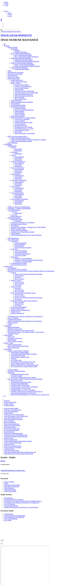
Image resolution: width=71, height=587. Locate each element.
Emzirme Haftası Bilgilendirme (19, 383)
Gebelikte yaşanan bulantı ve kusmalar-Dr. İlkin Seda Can (27, 391)
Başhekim (17, 50)
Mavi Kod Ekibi (8, 438)
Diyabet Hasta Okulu (17, 219)
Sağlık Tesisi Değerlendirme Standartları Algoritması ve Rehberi (28, 139)
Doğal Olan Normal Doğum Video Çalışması (23, 377)
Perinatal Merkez (15, 233)
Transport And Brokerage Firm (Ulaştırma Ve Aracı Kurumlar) (25, 321)
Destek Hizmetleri (19, 113)
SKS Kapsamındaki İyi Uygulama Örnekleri (23, 117)
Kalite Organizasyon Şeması (19, 81)
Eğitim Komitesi (19, 89)
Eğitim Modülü (12, 340)
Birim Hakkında (12, 268)
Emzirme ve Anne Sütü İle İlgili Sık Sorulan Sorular (29, 260)
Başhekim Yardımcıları (21, 52)
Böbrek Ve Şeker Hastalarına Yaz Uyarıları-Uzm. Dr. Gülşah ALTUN (30, 394)
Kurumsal (7, 45)
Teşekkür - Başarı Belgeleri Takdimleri (18, 351)
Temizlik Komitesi (9, 405)
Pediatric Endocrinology (17, 313)
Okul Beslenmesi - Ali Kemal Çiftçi (21, 388)
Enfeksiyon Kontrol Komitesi (12, 425)
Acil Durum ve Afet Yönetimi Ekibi (24, 91)
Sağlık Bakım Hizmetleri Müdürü (24, 60)
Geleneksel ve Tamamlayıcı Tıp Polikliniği (22, 222)
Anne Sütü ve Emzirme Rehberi (23, 261)
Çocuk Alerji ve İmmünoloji (18, 180)
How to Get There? (20, 296)
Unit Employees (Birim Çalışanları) (17, 269)
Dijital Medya (8, 349)
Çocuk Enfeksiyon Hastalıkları (19, 199)
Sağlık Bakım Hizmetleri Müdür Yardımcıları (27, 61)
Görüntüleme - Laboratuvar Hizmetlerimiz (19, 208)
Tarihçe (10, 71)
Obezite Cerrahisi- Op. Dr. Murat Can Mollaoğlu (24, 387)
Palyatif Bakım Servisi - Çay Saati (24, 128)
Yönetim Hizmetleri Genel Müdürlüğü (14, 515)
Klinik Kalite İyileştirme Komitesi (13, 433)
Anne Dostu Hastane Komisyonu (24, 94)
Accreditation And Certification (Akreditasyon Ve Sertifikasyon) (25, 316)
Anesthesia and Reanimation (19, 307)
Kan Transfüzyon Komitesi (11, 430)
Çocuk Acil (14, 214)
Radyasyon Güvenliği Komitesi (12, 446)
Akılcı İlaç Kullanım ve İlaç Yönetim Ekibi (26, 92)
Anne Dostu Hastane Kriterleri (23, 247)
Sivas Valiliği (7, 520)
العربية (6, 5)
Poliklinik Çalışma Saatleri (15, 329)
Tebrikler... (14, 358)
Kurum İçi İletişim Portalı (14, 344)
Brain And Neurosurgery (18, 308)
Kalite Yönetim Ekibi (17, 80)
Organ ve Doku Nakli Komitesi (12, 443)
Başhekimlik (14, 49)
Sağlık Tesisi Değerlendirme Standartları (22, 102)
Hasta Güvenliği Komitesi (22, 85)
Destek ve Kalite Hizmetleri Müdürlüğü (22, 63)
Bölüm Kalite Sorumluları (18, 107)
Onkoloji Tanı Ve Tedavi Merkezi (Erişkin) (23, 232)
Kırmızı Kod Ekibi (9, 432)
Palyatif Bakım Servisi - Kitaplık (23, 127)
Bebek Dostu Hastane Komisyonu (24, 96)
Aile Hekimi (14, 152)
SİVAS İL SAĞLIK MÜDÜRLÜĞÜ (16, 35)
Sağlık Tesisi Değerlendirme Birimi (17, 136)
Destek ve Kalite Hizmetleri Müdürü (24, 64)
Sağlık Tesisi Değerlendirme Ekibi (20, 138)
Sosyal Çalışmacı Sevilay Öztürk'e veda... (22, 363)
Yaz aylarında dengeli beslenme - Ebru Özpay (23, 393)
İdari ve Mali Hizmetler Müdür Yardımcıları (26, 56)
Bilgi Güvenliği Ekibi (20, 99)
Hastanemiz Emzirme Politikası (23, 258)
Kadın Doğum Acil (16, 216)
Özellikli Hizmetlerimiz (14, 218)
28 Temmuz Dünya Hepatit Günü (20, 385)
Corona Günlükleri (20, 121)
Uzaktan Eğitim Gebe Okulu (19, 263)
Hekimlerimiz (18, 150)
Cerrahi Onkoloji (15, 174)
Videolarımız (11, 372)
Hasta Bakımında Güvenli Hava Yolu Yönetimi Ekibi (18, 453)
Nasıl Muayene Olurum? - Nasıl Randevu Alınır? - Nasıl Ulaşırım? (26, 332)
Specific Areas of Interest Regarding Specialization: (29, 297)
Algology (13, 272)
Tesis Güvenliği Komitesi (21, 88)
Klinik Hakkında (19, 157)
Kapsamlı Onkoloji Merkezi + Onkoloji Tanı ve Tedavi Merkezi (28, 227)
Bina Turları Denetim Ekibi (11, 424)
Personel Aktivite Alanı (21, 125)
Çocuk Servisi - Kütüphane (22, 119)
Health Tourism (8, 266)
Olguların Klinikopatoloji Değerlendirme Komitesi (18, 441)
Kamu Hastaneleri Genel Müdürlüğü (14, 517)
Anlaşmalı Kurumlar (13, 333)
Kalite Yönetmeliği (16, 100)
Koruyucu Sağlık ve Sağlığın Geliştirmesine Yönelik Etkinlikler (25, 379)
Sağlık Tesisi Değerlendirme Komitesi (21, 141)
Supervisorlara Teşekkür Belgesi (20, 352)
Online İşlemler (8, 335)
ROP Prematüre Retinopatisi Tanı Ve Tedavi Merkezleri (26, 235)
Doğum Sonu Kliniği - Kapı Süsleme (25, 133)
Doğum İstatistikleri (20, 244)
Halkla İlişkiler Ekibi (9, 427)
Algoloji (13, 155)
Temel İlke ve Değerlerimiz (15, 74)
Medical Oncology (16, 280)
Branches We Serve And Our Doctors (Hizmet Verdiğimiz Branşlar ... (23, 501)
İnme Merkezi (15, 225)
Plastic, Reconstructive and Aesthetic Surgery (23, 293)
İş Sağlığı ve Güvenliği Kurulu (23, 86)
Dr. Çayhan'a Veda (16, 360)
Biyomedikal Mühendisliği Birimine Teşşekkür (24, 354)
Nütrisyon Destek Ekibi (10, 439)
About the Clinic (19, 275)
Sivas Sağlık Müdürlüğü (10, 518)
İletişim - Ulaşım (8, 343)
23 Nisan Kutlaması (20, 124)
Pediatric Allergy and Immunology (20, 310)
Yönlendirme (7, 326)
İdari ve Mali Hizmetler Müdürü (23, 55)
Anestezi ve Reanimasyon (18, 161)
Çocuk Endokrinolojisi (17, 193)
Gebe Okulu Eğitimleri (21, 252)
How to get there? (19, 279)
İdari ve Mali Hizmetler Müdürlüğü (20, 53)
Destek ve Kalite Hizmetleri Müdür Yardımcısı (27, 66)
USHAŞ (10, 324)
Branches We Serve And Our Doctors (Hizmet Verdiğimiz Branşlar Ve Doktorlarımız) (31, 271)
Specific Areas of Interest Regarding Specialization (28, 274)
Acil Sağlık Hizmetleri (14, 210)
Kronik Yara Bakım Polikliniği (19, 230)
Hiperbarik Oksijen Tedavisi (18, 224)
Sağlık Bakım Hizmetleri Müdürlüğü (21, 58)
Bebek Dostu (14, 257)
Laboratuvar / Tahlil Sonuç (15, 338)
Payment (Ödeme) (13, 322)
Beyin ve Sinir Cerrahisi (17, 168)
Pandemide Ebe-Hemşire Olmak (23, 122)
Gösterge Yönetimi (20, 114)
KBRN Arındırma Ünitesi (18, 229)
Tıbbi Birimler (8, 144)
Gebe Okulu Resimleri (21, 250)
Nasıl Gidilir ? (18, 149)
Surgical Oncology (16, 286)
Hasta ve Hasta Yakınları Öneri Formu (18, 346)
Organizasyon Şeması (13, 77)
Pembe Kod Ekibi (9, 444)
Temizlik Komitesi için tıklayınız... (13, 470)
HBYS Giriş (11, 336)
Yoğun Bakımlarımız (13, 238)
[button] (6, 11)
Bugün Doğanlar (19, 246)
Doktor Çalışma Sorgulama (15, 341)
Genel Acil (14, 211)
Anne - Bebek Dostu (13, 239)
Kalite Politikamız (12, 75)
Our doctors (18, 277)
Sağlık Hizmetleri (19, 111)
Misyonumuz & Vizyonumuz (16, 72)
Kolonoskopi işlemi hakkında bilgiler (21, 382)
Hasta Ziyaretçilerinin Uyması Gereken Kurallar (21, 330)
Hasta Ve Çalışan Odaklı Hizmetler (24, 110)
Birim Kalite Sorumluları (18, 116)
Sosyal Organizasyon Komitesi (12, 447)
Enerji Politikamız (12, 142)
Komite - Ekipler (15, 83)
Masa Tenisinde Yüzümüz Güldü (20, 357)
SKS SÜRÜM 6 (15, 103)
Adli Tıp (13, 147)
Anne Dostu (14, 241)
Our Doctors (18, 285)
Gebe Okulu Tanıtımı (20, 255)
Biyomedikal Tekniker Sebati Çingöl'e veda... (23, 362)
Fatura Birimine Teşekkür (18, 355)
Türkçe (6, 2)
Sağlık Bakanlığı (8, 514)
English (6, 3)
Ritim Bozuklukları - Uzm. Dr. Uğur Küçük (23, 390)
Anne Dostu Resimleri (21, 243)
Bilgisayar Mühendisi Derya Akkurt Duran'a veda (24, 365)
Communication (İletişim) (15, 319)
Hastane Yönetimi (12, 47)
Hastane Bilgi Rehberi (14, 327)
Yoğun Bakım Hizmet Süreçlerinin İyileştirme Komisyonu (20, 452)
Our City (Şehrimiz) (13, 318)
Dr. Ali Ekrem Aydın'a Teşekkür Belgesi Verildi (24, 366)
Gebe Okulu (14, 249)
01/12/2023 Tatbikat (16, 376)
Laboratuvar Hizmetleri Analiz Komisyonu (16, 436)
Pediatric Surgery (16, 311)
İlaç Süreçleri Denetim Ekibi (12, 428)
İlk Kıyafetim (18, 132)
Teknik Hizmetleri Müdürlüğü (19, 67)
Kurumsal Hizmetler (20, 108)
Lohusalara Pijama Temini (22, 130)
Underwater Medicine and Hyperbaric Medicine (24, 300)
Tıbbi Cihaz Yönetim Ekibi (11, 450)
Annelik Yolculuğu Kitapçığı (22, 254)
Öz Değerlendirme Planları (18, 105)
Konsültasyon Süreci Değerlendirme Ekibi (15, 435)
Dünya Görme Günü (16, 380)
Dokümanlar (18, 221)
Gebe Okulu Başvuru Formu (19, 265)
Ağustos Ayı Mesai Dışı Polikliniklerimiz (19, 207)
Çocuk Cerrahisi (15, 186)
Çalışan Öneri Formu (13, 347)
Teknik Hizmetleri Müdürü (22, 69)
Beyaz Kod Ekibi (19, 97)
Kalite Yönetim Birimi (14, 78)
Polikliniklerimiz (12, 146)
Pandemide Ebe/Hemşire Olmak (20, 374)
